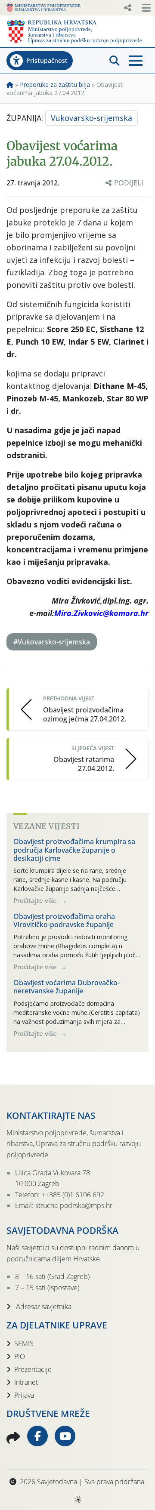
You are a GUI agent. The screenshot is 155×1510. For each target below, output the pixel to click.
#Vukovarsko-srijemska (51, 642)
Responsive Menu (127, 7)
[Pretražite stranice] (114, 60)
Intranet (26, 1382)
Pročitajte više (36, 900)
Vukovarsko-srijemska (91, 118)
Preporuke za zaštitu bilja (55, 84)
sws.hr (77, 1499)
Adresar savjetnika (42, 1306)
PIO (19, 1356)
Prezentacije (33, 1369)
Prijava (24, 1395)
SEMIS (24, 1343)
